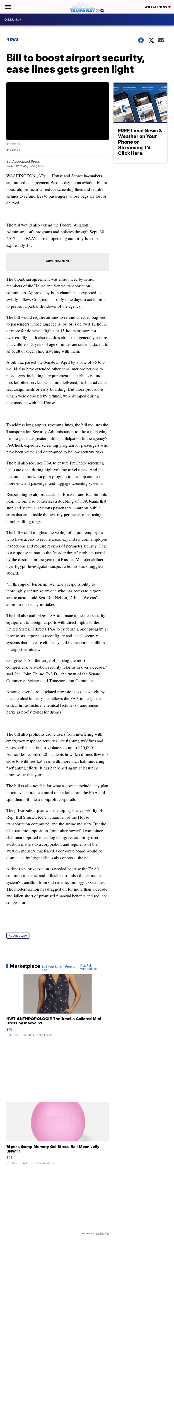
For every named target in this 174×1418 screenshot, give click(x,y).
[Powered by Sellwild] (102, 1233)
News (12, 39)
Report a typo (18, 935)
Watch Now (156, 7)
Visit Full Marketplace (88, 967)
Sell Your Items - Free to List (58, 968)
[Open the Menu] (7, 7)
